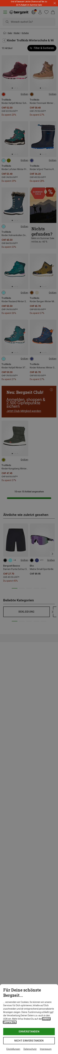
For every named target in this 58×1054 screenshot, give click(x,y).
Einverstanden (29, 1031)
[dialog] (29, 1019)
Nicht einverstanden (29, 1040)
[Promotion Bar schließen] (55, 3)
